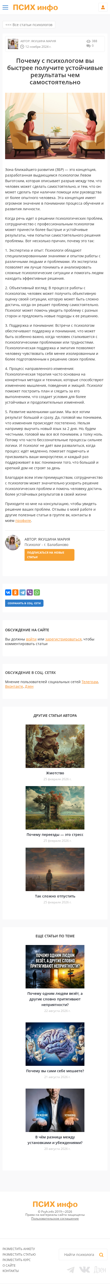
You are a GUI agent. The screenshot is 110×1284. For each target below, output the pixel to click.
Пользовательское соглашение (55, 1218)
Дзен (29, 686)
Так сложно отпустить (55, 896)
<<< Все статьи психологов (28, 24)
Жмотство (55, 773)
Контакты (11, 1271)
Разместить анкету (19, 1249)
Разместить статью (19, 1254)
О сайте (9, 1265)
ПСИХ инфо (35, 7)
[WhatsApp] (37, 592)
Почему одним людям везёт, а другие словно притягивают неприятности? (55, 999)
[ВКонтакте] (8, 592)
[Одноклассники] (15, 592)
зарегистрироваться (63, 639)
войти (31, 639)
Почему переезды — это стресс (55, 834)
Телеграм (90, 681)
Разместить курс (17, 1260)
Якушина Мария (43, 41)
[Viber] (30, 592)
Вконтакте (14, 686)
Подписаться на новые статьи (45, 555)
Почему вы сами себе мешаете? (55, 1070)
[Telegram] (22, 592)
